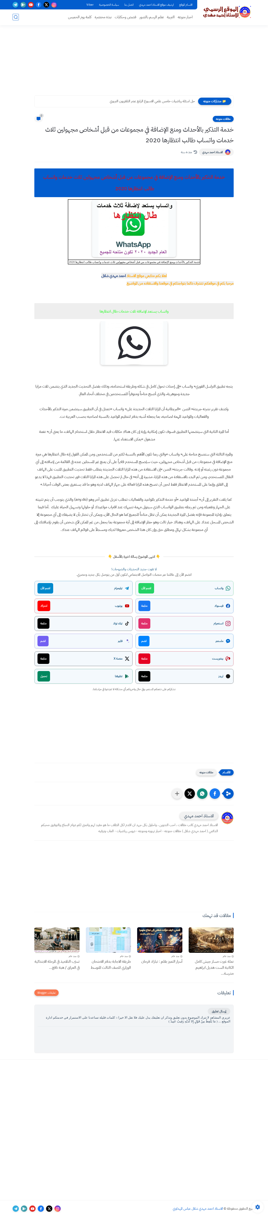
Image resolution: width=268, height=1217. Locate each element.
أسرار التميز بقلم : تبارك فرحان (161, 961)
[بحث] (16, 17)
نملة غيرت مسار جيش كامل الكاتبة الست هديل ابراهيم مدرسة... (214, 967)
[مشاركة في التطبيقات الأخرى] (177, 793)
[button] (215, 793)
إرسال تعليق (219, 1011)
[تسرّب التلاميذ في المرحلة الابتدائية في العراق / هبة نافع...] (57, 940)
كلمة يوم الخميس (79, 17)
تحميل (43, 676)
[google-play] (23, 5)
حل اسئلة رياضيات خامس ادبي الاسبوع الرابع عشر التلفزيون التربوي (153, 101)
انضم (144, 641)
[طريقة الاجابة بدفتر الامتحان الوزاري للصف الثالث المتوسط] (108, 940)
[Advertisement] (134, 63)
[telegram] (15, 5)
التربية (171, 17)
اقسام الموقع (185, 5)
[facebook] (38, 5)
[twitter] (46, 5)
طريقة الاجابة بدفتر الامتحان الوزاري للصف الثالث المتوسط (111, 964)
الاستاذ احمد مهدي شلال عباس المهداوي (198, 1208)
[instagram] (54, 5)
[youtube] (31, 5)
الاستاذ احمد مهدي (212, 152)
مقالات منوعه (223, 119)
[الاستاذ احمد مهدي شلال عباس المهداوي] (227, 12)
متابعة (144, 606)
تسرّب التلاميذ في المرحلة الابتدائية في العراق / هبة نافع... (57, 964)
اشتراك (43, 606)
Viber (90, 5)
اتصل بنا (129, 5)
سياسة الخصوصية (109, 5)
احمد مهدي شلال (113, 275)
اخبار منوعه (185, 17)
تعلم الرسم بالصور (151, 17)
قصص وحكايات (125, 17)
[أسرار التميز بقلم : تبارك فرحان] (159, 940)
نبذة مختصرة (103, 17)
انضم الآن (146, 588)
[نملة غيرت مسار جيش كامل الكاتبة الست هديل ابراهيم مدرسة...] (211, 940)
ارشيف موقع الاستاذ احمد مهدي (156, 5)
